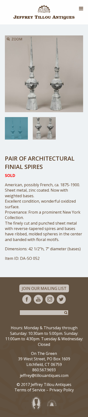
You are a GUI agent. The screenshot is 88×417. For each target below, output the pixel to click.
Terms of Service (29, 390)
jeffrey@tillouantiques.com (44, 375)
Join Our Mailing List (44, 288)
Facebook (26, 299)
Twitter (61, 299)
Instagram (49, 299)
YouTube (38, 299)
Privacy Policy (61, 390)
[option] (16, 128)
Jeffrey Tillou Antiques (44, 12)
